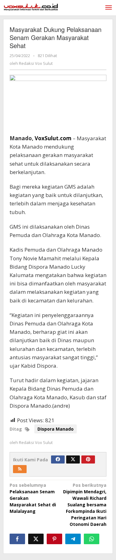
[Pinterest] (88, 459)
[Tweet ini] (36, 539)
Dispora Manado (55, 429)
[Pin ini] (54, 539)
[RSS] (20, 469)
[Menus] (108, 8)
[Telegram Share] (73, 539)
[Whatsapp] (91, 539)
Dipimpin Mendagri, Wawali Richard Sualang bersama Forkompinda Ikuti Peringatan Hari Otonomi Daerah (84, 504)
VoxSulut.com (53, 138)
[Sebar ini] (17, 539)
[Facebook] (58, 459)
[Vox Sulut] (31, 7)
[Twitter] (73, 459)
